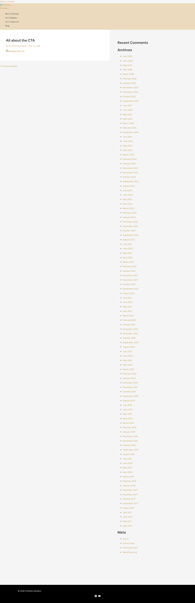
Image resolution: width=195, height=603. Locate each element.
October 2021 (129, 284)
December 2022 (130, 221)
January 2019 (129, 432)
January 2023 (129, 217)
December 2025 (130, 87)
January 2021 (129, 324)
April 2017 (127, 526)
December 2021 (130, 275)
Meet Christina (12, 14)
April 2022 (128, 257)
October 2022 (129, 230)
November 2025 (130, 92)
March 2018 (128, 476)
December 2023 (130, 168)
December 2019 (130, 382)
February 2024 (130, 159)
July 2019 (127, 405)
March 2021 (128, 315)
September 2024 (131, 132)
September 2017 (130, 503)
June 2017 (128, 517)
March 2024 (128, 154)
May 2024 (127, 145)
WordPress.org (130, 552)
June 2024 (128, 141)
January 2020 (129, 378)
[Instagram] (96, 596)
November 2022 (130, 226)
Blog (7, 26)
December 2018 (130, 436)
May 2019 (127, 414)
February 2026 (129, 78)
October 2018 (129, 445)
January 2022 (129, 271)
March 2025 (128, 123)
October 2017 (129, 499)
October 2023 (129, 177)
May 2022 (127, 253)
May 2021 (127, 306)
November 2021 (130, 280)
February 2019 (129, 427)
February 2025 (129, 128)
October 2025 (129, 96)
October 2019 (129, 391)
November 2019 (130, 387)
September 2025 (131, 101)
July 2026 (127, 56)
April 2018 (127, 472)
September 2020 (131, 342)
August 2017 (129, 508)
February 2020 (129, 373)
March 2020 (128, 369)
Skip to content (7, 1)
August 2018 (129, 454)
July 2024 (127, 137)
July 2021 (127, 298)
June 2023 (128, 195)
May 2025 (127, 114)
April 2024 (128, 150)
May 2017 (127, 521)
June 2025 (128, 110)
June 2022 (128, 248)
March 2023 (128, 208)
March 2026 (128, 74)
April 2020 (128, 365)
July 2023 (127, 190)
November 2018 (130, 441)
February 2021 (129, 320)
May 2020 (127, 360)
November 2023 (130, 172)
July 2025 (127, 105)
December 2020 (130, 329)
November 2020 (130, 333)
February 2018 (129, 481)
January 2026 (129, 83)
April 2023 (128, 204)
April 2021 (127, 311)
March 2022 (128, 262)
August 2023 (129, 186)
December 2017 (130, 490)
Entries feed (128, 543)
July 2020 (127, 351)
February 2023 (130, 212)
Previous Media (8, 66)
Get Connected (12, 22)
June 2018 (128, 463)
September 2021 (130, 289)
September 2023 (131, 181)
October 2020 (129, 338)
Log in (126, 539)
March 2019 (128, 423)
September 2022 (131, 235)
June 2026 (128, 60)
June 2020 (128, 356)
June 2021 (128, 302)
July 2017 (127, 512)
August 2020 (129, 347)
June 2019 (128, 409)
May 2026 (127, 65)
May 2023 (127, 199)
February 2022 (129, 266)
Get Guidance (11, 18)
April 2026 (128, 69)
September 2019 (130, 396)
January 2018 (129, 485)
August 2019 (129, 400)
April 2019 (127, 418)
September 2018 (130, 450)
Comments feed (130, 547)
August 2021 (129, 293)
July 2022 (127, 244)
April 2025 (128, 119)
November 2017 (130, 494)
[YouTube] (99, 596)
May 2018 (127, 467)
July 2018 (127, 459)
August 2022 (129, 239)
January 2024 (129, 163)
